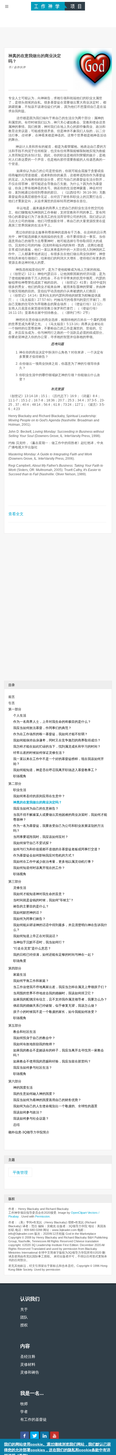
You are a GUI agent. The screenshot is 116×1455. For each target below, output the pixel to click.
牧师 (24, 1404)
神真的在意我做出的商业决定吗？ (37, 802)
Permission (42, 1216)
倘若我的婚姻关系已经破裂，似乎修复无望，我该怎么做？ (55, 1005)
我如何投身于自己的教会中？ (34, 1038)
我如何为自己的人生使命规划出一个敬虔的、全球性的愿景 (55, 1106)
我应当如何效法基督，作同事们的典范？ (42, 728)
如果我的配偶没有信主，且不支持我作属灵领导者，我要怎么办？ (60, 999)
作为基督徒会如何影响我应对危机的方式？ (44, 855)
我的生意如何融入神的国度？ (34, 1094)
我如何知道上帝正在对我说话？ (36, 936)
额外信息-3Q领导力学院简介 (28, 1132)
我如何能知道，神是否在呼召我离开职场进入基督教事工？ (55, 770)
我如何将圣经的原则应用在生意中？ (39, 796)
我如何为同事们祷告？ (29, 919)
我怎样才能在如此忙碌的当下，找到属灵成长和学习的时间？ (57, 746)
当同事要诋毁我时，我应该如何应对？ (40, 837)
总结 (16, 1125)
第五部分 (14, 1025)
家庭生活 (19, 974)
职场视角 (19, 776)
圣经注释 (27, 1356)
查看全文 (15, 514)
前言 (11, 697)
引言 (11, 703)
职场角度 (19, 961)
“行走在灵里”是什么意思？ (32, 948)
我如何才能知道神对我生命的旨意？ (39, 894)
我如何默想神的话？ (27, 912)
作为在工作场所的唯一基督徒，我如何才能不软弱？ (50, 734)
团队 (24, 1317)
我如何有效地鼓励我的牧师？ (34, 1044)
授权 (24, 1325)
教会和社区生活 (24, 1032)
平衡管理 (20, 1172)
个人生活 (19, 715)
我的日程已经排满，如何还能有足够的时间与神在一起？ (53, 955)
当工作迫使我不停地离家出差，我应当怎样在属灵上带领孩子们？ (60, 987)
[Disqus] (58, 609)
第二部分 (14, 784)
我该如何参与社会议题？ (31, 1118)
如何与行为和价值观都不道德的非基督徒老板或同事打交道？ (57, 849)
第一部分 (14, 709)
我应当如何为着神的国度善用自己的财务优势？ (47, 1100)
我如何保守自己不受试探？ (32, 843)
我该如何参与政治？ (27, 1112)
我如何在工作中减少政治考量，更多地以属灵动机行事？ (53, 862)
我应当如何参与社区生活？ (32, 1067)
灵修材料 (27, 1364)
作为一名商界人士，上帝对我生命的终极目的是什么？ (52, 722)
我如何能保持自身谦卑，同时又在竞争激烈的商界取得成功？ (57, 740)
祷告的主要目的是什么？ (31, 906)
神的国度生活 (23, 1087)
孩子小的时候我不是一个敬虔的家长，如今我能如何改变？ (55, 1012)
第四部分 (14, 968)
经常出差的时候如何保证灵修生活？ (39, 753)
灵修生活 (19, 888)
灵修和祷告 (29, 1372)
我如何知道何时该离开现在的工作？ (39, 868)
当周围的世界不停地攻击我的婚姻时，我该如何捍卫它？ (53, 993)
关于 (24, 1309)
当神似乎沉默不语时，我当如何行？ (39, 942)
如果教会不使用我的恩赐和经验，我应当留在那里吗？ (52, 1061)
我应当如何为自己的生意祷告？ (36, 808)
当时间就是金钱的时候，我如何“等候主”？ (43, 900)
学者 (24, 1411)
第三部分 (14, 881)
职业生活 (19, 790)
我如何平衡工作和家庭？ (31, 981)
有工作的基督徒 (33, 1419)
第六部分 (14, 1081)
